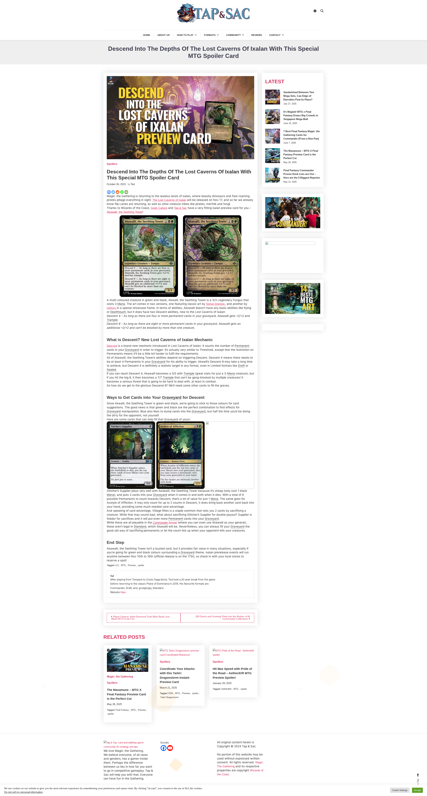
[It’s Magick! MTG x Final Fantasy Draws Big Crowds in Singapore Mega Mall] (272, 116)
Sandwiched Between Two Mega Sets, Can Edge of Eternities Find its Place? (298, 96)
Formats (210, 35)
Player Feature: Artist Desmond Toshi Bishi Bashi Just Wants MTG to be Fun (140, 617)
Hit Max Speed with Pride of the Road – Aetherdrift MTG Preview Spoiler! (232, 673)
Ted (133, 184)
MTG (123, 565)
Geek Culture (159, 208)
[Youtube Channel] (170, 748)
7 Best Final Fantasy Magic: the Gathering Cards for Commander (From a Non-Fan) (301, 135)
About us (163, 35)
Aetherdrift (226, 689)
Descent (112, 345)
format (165, 522)
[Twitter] (113, 192)
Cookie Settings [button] (399, 790)
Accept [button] (417, 790)
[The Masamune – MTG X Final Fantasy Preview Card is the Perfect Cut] (272, 155)
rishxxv (112, 308)
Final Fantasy (122, 710)
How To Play (185, 35)
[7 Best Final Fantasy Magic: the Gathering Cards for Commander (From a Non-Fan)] (272, 136)
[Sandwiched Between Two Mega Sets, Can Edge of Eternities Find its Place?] (272, 97)
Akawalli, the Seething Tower (124, 212)
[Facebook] (109, 192)
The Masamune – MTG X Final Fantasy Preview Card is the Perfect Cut (126, 694)
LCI (117, 565)
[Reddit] (117, 192)
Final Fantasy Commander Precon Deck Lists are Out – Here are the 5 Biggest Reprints (301, 174)
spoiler (141, 565)
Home (146, 35)
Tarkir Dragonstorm (169, 697)
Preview (132, 565)
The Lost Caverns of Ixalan (169, 200)
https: (123, 592)
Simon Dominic (215, 304)
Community (233, 35)
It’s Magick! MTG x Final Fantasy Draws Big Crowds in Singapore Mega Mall (300, 115)
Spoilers (112, 164)
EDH (170, 693)
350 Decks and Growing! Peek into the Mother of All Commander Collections (222, 617)
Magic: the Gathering (120, 676)
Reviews (256, 35)
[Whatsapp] (122, 192)
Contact (275, 35)
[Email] (126, 192)
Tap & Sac (180, 208)
